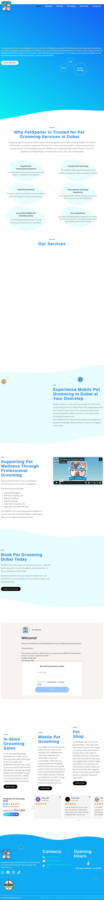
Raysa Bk (45, 798)
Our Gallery (71, 6)
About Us (48, 6)
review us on (10, 814)
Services (59, 6)
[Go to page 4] (80, 820)
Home (38, 6)
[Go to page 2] (77, 820)
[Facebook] (8, 872)
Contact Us (96, 6)
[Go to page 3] (79, 820)
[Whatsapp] (2, 872)
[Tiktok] (19, 872)
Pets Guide (84, 6)
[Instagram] (13, 872)
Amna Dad (75, 798)
